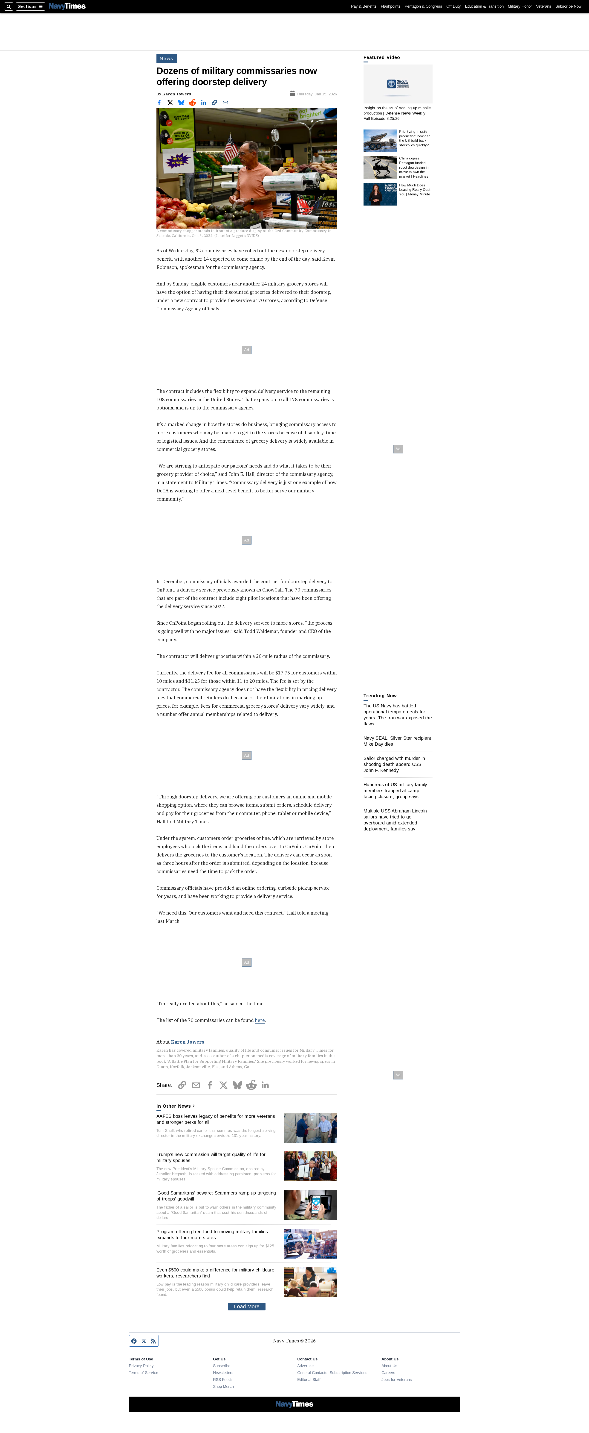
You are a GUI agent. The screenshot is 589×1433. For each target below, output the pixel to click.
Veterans (543, 6)
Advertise (305, 1365)
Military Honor (520, 6)
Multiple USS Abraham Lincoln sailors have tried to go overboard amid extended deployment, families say (395, 819)
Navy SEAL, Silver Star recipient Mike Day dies (397, 741)
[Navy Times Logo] (67, 6)
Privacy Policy (141, 1365)
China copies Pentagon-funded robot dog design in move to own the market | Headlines (413, 167)
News (166, 58)
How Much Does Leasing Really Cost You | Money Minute (414, 189)
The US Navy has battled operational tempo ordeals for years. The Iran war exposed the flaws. (398, 714)
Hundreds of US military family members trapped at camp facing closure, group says (395, 790)
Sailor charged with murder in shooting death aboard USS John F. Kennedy (394, 764)
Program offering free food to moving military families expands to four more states (212, 1234)
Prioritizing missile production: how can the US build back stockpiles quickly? (414, 138)
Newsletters (223, 1372)
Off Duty (453, 6)
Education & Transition (484, 6)
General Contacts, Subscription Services (332, 1372)
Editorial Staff (308, 1379)
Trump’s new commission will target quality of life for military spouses (211, 1157)
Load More (247, 1306)
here (260, 1020)
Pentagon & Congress (423, 6)
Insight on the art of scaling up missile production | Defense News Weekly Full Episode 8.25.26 (397, 113)
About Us (389, 1365)
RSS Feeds (223, 1379)
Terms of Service (143, 1372)
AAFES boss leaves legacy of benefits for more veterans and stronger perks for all (215, 1119)
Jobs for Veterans (396, 1379)
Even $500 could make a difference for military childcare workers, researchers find (215, 1272)
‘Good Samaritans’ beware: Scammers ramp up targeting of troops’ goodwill (216, 1195)
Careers (388, 1372)
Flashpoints (391, 6)
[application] (398, 84)
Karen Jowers (176, 94)
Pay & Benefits (364, 6)
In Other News (173, 1106)
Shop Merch (223, 1386)
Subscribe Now (568, 6)
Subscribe (221, 1365)
